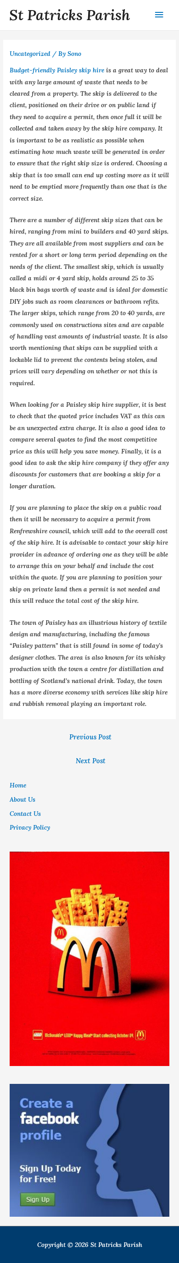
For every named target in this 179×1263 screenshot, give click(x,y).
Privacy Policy (30, 827)
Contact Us (25, 813)
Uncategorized (30, 53)
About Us (22, 799)
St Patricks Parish (69, 14)
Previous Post (90, 737)
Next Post (91, 760)
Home (18, 785)
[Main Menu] (159, 15)
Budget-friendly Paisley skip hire (57, 70)
